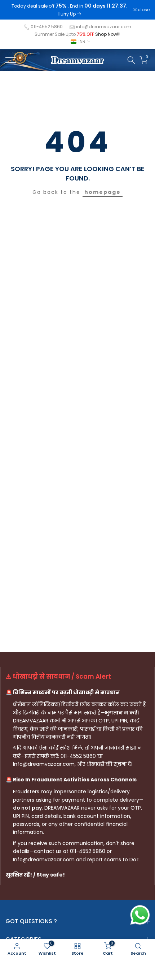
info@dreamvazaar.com (103, 27)
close (143, 10)
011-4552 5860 (47, 27)
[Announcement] (69, 10)
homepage (102, 192)
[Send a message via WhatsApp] (140, 915)
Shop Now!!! (107, 34)
